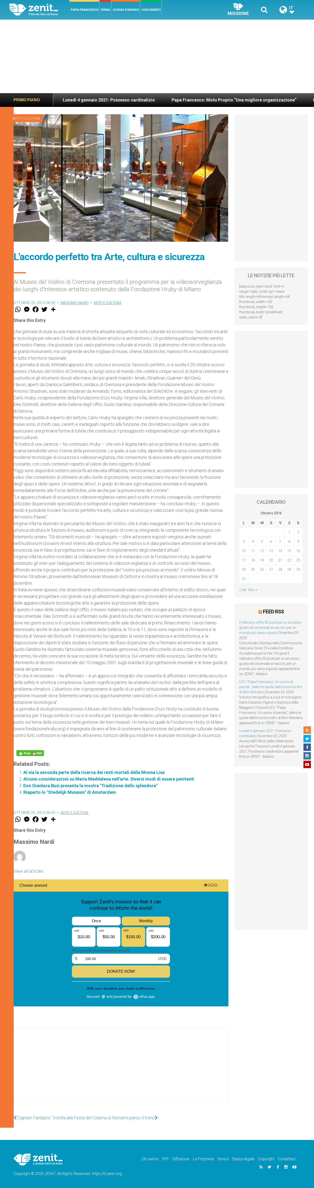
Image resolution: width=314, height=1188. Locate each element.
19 (262, 560)
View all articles (28, 871)
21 (280, 560)
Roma (105, 10)
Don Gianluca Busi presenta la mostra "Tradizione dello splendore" (90, 785)
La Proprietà (203, 1159)
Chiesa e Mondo (126, 10)
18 (253, 560)
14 (280, 551)
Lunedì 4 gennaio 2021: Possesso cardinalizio (68, 99)
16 (298, 551)
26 (262, 569)
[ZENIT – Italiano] (39, 9)
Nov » (253, 590)
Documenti (151, 10)
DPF (165, 1159)
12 (262, 551)
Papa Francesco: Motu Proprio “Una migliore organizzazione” (193, 99)
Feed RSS (273, 612)
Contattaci (287, 1159)
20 (271, 560)
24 (244, 569)
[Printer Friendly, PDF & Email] (30, 753)
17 (244, 560)
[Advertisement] (157, 56)
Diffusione (180, 1159)
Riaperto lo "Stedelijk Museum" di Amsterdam (69, 792)
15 (289, 551)
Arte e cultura (26, 118)
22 (289, 560)
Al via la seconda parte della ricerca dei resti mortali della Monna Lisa (94, 772)
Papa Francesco (84, 10)
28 (280, 569)
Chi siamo (150, 1159)
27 (271, 569)
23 (298, 560)
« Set (242, 590)
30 (298, 569)
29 (289, 569)
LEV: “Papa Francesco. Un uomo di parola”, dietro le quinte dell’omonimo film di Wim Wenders (270, 687)
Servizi (223, 1159)
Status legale (243, 1159)
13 (271, 551)
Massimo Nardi (75, 303)
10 (244, 551)
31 (244, 579)
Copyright (266, 1159)
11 (253, 551)
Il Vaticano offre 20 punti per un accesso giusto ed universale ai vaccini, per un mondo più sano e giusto (270, 627)
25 (253, 569)
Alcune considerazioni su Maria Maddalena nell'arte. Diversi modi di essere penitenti (108, 779)
